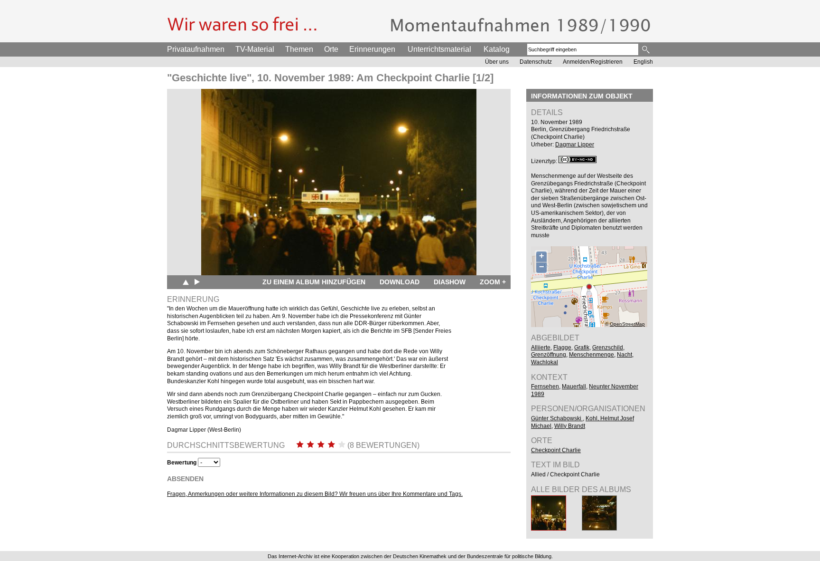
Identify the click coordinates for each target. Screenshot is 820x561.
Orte (331, 49)
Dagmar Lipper (574, 144)
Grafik (581, 347)
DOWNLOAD (399, 282)
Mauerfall (574, 386)
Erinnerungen (372, 49)
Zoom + (493, 282)
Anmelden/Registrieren (593, 61)
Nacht (624, 354)
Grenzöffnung (548, 354)
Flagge (562, 347)
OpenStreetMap (627, 324)
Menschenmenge (591, 354)
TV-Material (254, 49)
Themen (299, 49)
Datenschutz (536, 61)
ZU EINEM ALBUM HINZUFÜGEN (313, 282)
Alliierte (540, 347)
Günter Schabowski (557, 418)
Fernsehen (545, 386)
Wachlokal (544, 362)
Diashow (450, 282)
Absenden (185, 479)
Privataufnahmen (195, 49)
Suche (646, 49)
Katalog (497, 49)
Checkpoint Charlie (556, 450)
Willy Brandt (569, 426)
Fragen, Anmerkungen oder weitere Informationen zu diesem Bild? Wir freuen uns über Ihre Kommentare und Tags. (315, 494)
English (643, 61)
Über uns (497, 61)
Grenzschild (607, 347)
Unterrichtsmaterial (439, 49)
